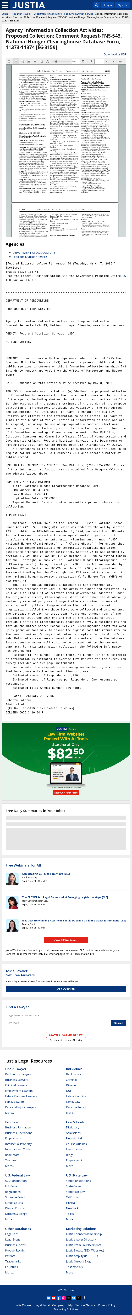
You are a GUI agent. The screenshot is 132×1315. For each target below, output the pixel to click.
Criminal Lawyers (16, 1085)
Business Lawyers (16, 1080)
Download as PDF (115, 54)
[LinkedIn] (49, 1298)
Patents (10, 1256)
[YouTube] (54, 1298)
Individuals (74, 1069)
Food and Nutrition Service (30, 257)
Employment (13, 1138)
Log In (108, 5)
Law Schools (75, 1122)
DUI (68, 1091)
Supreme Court (15, 1197)
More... (9, 1113)
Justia (5, 13)
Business (11, 1122)
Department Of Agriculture (48, 13)
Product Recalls (15, 1250)
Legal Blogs (12, 1239)
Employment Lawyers (19, 1091)
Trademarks (13, 1261)
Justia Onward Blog (78, 1261)
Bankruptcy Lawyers (18, 1074)
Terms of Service (85, 1305)
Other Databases (18, 1229)
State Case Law (75, 1192)
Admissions (73, 1133)
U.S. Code (11, 1186)
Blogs (69, 1155)
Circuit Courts (14, 1203)
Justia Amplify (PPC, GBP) (82, 1256)
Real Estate (12, 1155)
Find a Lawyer (17, 1007)
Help (70, 1305)
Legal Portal (42, 1305)
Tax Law (10, 1160)
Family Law (73, 1102)
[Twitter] (78, 1298)
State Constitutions (78, 1181)
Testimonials (74, 1267)
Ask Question (66, 988)
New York (72, 1208)
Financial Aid (74, 1138)
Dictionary (72, 1127)
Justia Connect (23, 1305)
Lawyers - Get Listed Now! (66, 1034)
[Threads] (69, 1298)
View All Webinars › (66, 940)
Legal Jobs (12, 1234)
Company (58, 1305)
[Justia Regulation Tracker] (28, 5)
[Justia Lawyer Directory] (83, 1298)
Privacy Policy (106, 1305)
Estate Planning (76, 1096)
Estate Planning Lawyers (21, 1096)
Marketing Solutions (81, 1229)
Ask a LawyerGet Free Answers (20, 973)
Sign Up (122, 5)
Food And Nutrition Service (78, 13)
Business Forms (15, 1245)
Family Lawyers (15, 1102)
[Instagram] (64, 1298)
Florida (70, 1203)
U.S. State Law (77, 1175)
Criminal (71, 1080)
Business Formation (18, 1127)
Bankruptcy (73, 1074)
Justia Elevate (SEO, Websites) (85, 1250)
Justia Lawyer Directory (81, 1239)
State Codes (73, 1186)
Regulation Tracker (21, 13)
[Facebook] (59, 1298)
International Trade (18, 1149)
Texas (70, 1214)
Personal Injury (76, 1107)
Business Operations (18, 1133)
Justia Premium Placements (83, 1245)
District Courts (14, 1208)
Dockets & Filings (16, 1214)
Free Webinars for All (23, 865)
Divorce (71, 1085)
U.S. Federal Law (17, 1175)
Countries (11, 1267)
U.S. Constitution (16, 1181)
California (72, 1197)
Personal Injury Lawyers (20, 1107)
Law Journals (74, 1149)
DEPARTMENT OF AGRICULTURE (34, 253)
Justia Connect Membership (84, 1234)
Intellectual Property (18, 1144)
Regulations (13, 1192)
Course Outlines (76, 1144)
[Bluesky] (74, 1298)
